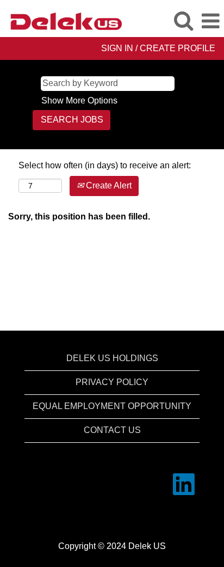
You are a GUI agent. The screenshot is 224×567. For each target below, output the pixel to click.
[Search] (183, 20)
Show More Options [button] (79, 100)
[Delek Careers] (62, 20)
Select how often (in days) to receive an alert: (104, 165)
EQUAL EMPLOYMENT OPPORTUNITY (112, 406)
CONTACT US (112, 430)
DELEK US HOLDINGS (112, 358)
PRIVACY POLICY (112, 382)
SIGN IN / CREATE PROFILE (158, 48)
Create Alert (108, 185)
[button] (210, 21)
